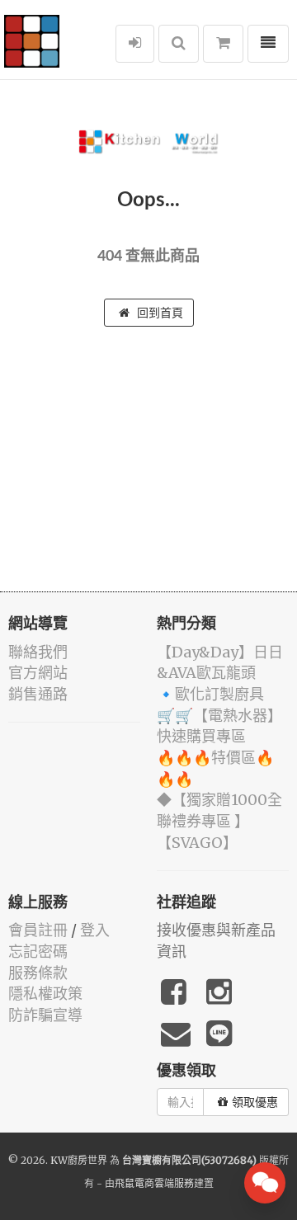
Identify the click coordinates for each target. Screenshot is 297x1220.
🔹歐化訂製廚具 (210, 694)
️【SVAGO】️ (197, 842)
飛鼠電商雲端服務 (154, 1183)
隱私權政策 (45, 993)
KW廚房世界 (78, 1160)
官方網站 (38, 672)
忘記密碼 (38, 951)
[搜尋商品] (178, 44)
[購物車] (223, 44)
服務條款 (38, 972)
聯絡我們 (38, 652)
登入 (95, 930)
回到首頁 (158, 312)
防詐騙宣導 (45, 1015)
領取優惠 (255, 1102)
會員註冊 (38, 930)
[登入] (135, 44)
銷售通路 (38, 694)
